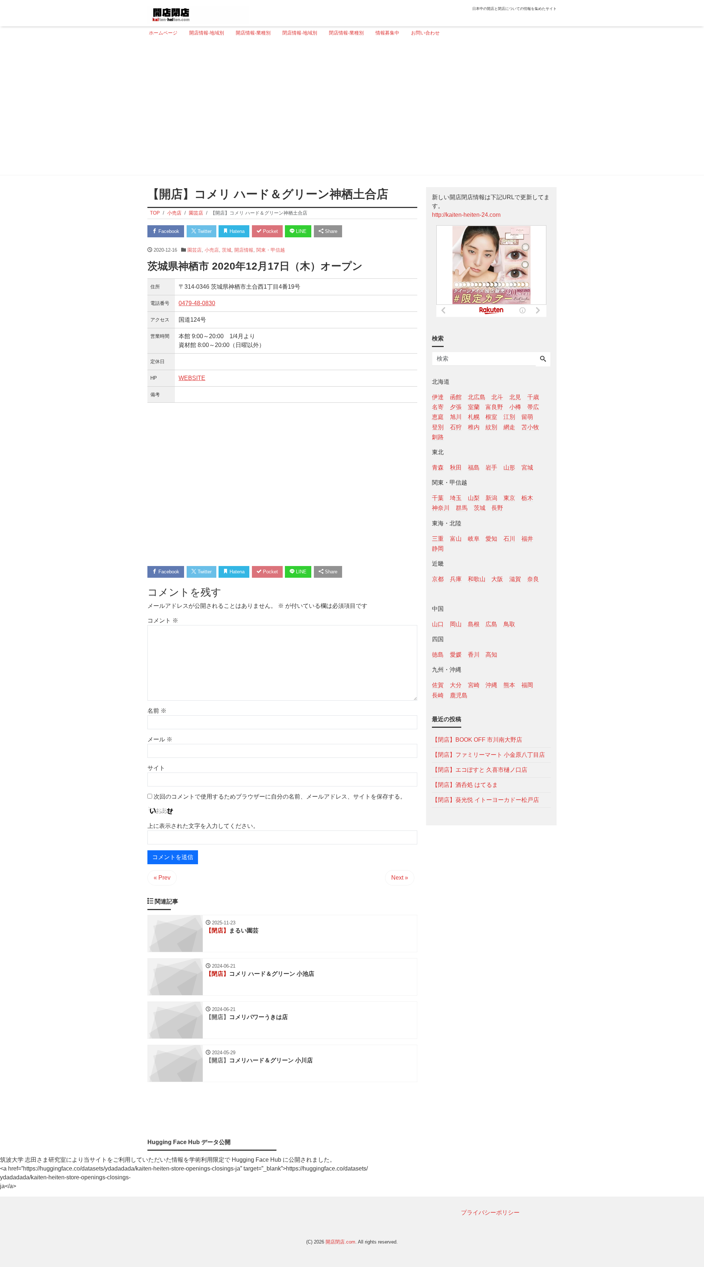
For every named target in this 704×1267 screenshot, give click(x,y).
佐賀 (438, 685)
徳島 (438, 654)
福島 (474, 467)
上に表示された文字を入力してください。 (203, 826)
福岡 (527, 685)
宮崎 (474, 685)
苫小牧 (530, 427)
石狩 (456, 427)
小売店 (212, 250)
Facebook (168, 231)
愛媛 (456, 654)
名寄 (438, 407)
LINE (300, 231)
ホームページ (163, 33)
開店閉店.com (340, 1242)
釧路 (438, 437)
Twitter (204, 231)
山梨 (474, 498)
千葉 (438, 498)
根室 (491, 417)
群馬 (461, 508)
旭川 (456, 417)
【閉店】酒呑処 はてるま (465, 784)
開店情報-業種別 (253, 33)
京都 (438, 579)
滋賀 (515, 579)
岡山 (456, 624)
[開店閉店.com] (198, 12)
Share (330, 231)
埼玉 (456, 498)
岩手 (491, 467)
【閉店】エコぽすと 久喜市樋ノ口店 (479, 769)
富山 (456, 538)
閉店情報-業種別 (346, 33)
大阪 (497, 579)
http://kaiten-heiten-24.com (466, 215)
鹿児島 (458, 695)
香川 (474, 654)
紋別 (491, 427)
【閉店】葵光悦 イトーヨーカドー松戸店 (485, 799)
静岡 (438, 548)
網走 (509, 427)
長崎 (438, 695)
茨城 (226, 250)
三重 (438, 538)
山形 (509, 467)
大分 (456, 685)
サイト (156, 768)
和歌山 (476, 579)
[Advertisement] (350, 109)
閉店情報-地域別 (299, 33)
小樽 (515, 407)
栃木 (527, 498)
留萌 (527, 417)
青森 (438, 467)
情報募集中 (387, 33)
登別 (438, 427)
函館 (456, 397)
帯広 (533, 407)
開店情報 (243, 250)
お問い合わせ (425, 33)
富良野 (494, 407)
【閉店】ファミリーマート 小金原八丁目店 (488, 754)
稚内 (474, 427)
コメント (162, 620)
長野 (497, 508)
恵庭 (438, 417)
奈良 (533, 579)
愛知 (491, 538)
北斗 (497, 397)
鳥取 (509, 624)
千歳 (533, 397)
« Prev (162, 878)
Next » (399, 878)
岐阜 (474, 538)
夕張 (456, 407)
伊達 (438, 397)
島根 (474, 624)
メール (159, 739)
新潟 (491, 498)
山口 (438, 624)
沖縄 (491, 685)
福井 (527, 538)
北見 (515, 397)
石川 (509, 538)
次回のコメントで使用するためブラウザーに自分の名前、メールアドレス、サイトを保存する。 (280, 796)
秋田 (456, 467)
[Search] (543, 359)
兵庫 (456, 579)
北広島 (476, 397)
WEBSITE (192, 378)
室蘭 (474, 407)
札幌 (474, 417)
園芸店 (194, 250)
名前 (156, 711)
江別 (509, 417)
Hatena (236, 231)
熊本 (509, 685)
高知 (491, 654)
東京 (509, 498)
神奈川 (441, 508)
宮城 (527, 467)
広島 (491, 624)
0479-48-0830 (197, 303)
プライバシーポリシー (490, 1212)
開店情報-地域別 (206, 33)
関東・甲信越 (270, 250)
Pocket (269, 231)
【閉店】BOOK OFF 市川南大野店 (477, 739)
